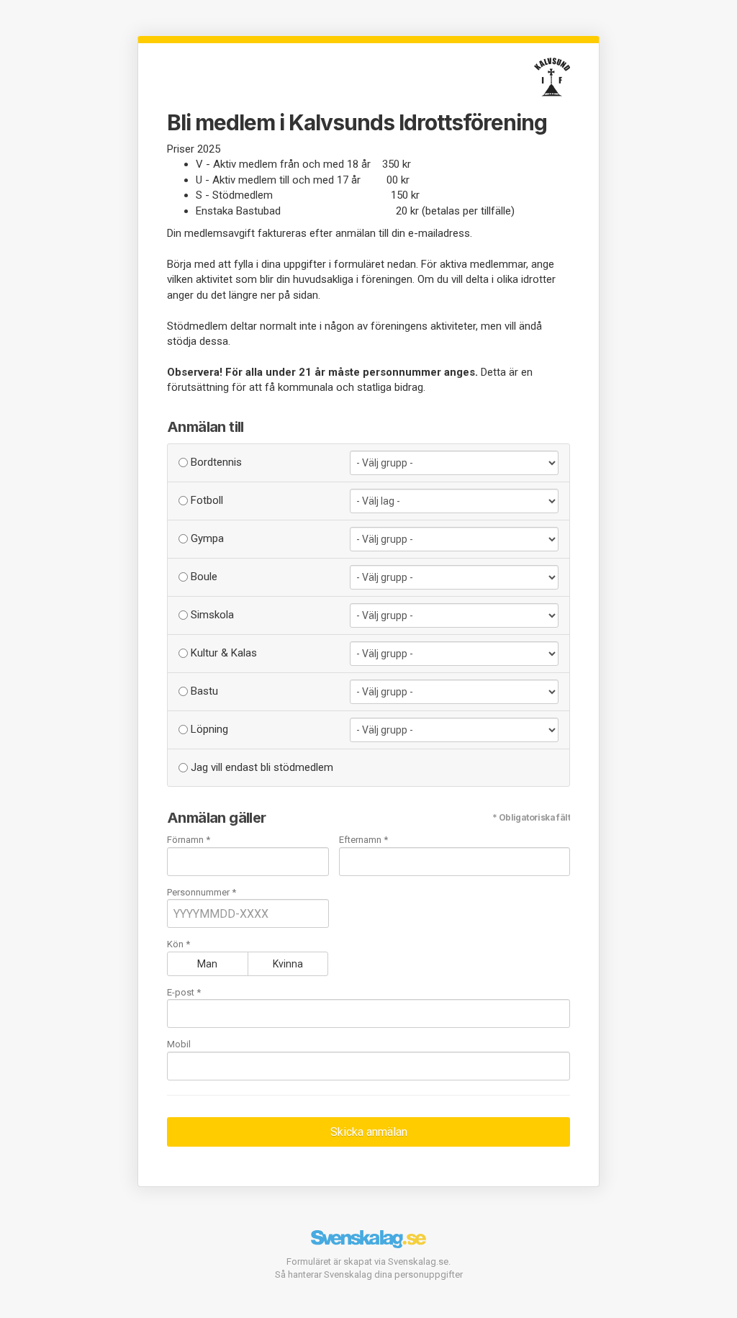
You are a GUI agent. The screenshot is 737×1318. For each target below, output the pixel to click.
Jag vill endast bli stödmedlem (260, 767)
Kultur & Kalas (222, 652)
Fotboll (205, 500)
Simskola (211, 614)
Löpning (208, 729)
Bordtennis (215, 462)
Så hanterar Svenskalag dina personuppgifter (369, 1274)
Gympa (206, 538)
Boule (202, 576)
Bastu (203, 691)
